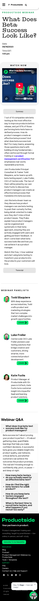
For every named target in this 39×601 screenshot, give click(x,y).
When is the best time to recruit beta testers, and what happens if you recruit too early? (19, 506)
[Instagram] (20, 575)
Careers (5, 568)
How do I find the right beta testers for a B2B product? (17, 487)
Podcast (5, 552)
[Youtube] (12, 575)
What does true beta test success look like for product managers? (19, 428)
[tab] (19, 111)
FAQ (4, 566)
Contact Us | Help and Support (14, 571)
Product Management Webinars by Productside (16, 556)
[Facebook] (4, 575)
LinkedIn (21, 322)
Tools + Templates (9, 560)
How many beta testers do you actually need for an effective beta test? (19, 477)
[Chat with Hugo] (33, 595)
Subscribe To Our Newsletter (14, 542)
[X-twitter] (8, 575)
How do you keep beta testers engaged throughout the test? (18, 496)
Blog (4, 550)
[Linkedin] (16, 575)
